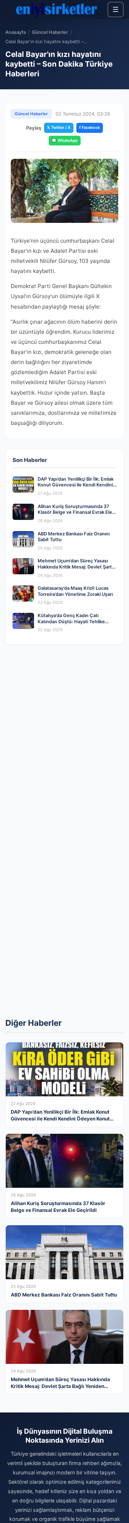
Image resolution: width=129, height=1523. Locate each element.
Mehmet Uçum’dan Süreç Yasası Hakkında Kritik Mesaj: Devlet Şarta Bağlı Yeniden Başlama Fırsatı (76, 566)
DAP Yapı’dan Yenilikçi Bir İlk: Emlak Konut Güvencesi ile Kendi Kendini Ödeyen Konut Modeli (76, 485)
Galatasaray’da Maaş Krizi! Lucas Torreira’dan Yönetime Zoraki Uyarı (75, 591)
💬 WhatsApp (65, 140)
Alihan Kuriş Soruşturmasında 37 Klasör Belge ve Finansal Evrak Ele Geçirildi (75, 512)
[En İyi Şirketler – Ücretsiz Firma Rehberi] (56, 9)
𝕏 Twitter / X (59, 127)
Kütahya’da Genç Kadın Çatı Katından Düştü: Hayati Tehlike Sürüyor (71, 621)
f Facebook (89, 127)
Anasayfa (15, 32)
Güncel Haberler (50, 32)
